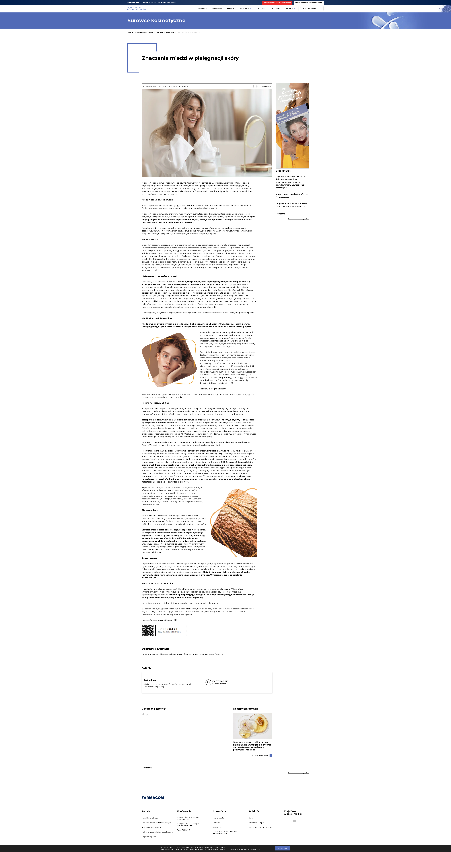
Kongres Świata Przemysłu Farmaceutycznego (188, 824)
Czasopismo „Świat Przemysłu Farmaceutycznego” (225, 832)
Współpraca (217, 827)
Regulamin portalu (149, 837)
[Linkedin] (289, 821)
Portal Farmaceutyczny (151, 827)
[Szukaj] (300, 8)
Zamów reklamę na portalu (298, 219)
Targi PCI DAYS (183, 830)
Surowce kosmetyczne (165, 32)
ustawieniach (255, 849)
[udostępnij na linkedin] (257, 86)
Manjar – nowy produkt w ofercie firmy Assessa (292, 195)
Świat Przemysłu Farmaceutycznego (277, 2)
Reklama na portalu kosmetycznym (156, 823)
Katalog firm (260, 8)
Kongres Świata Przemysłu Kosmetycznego (188, 818)
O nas (251, 818)
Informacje (202, 8)
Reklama (230, 8)
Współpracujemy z (256, 823)
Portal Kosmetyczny (150, 818)
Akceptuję (282, 848)
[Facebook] (285, 821)
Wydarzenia (244, 8)
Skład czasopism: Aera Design (261, 827)
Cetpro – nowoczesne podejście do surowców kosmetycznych (291, 204)
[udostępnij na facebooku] (253, 86)
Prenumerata (275, 8)
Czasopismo (217, 8)
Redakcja (289, 8)
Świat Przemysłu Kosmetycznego (308, 2)
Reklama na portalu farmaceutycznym (157, 832)
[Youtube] (294, 821)
